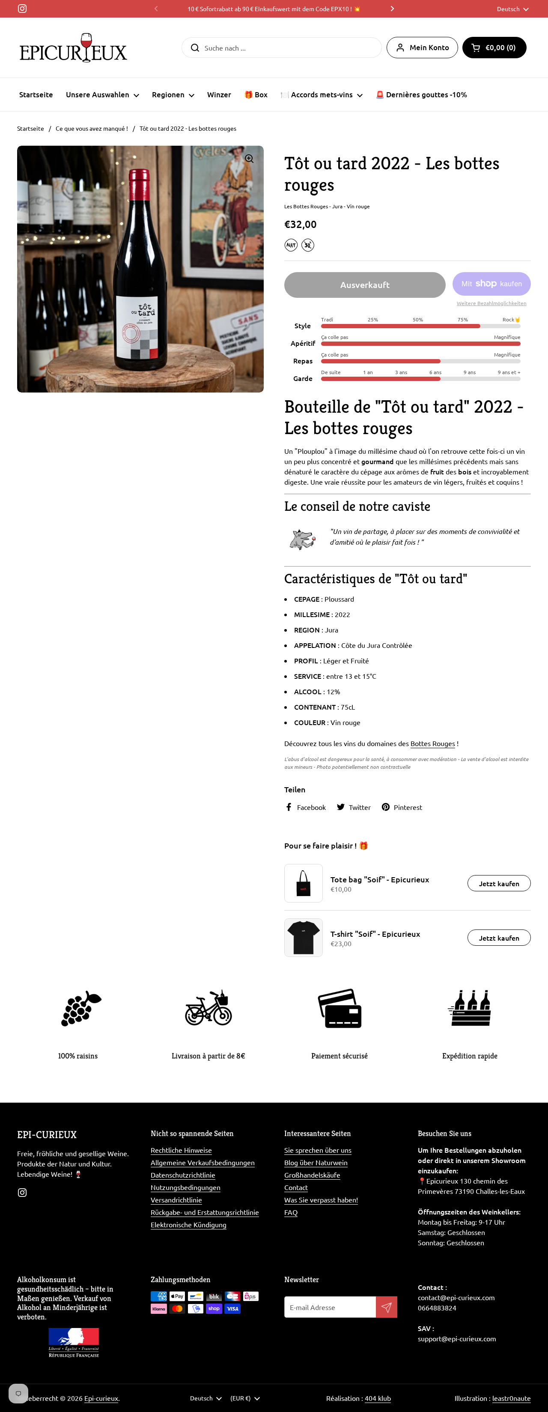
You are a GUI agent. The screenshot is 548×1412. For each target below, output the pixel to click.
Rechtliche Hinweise (181, 1149)
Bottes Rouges (433, 743)
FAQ (291, 1212)
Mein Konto (429, 47)
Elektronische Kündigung (188, 1224)
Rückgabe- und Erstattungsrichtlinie (205, 1212)
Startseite (30, 128)
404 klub (378, 1398)
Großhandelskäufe (312, 1174)
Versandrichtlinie (176, 1199)
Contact (296, 1187)
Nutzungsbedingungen (185, 1187)
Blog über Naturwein (316, 1162)
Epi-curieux (101, 1398)
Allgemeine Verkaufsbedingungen (203, 1162)
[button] (494, 47)
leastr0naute (511, 1398)
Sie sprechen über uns (317, 1149)
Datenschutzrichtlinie (183, 1174)
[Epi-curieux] (73, 47)
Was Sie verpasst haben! (321, 1199)
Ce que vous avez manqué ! (92, 128)
